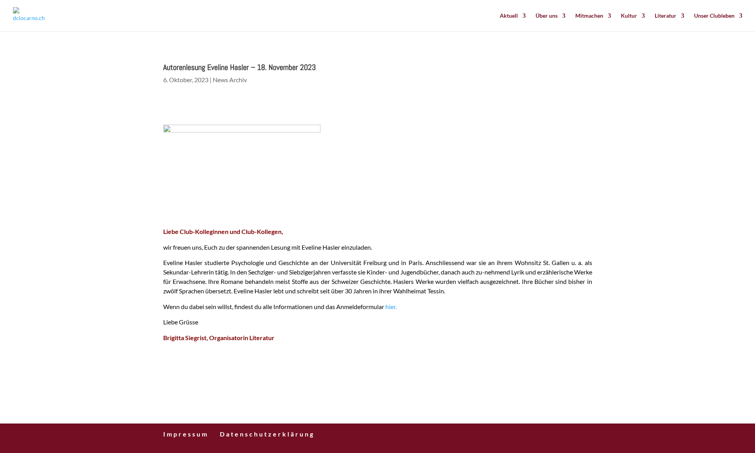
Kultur (629, 16)
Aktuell (509, 16)
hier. (391, 306)
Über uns (547, 16)
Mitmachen (589, 16)
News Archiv (230, 79)
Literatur (665, 16)
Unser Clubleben (714, 16)
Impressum (185, 434)
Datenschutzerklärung (267, 434)
